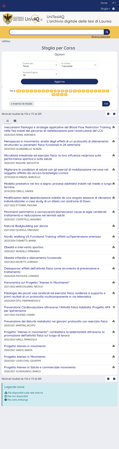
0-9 (18, 91)
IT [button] (113, 3)
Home (104, 3)
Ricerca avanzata (101, 36)
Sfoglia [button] (104, 8)
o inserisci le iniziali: (21, 103)
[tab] (7, 121)
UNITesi (6, 41)
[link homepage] (5, 6)
